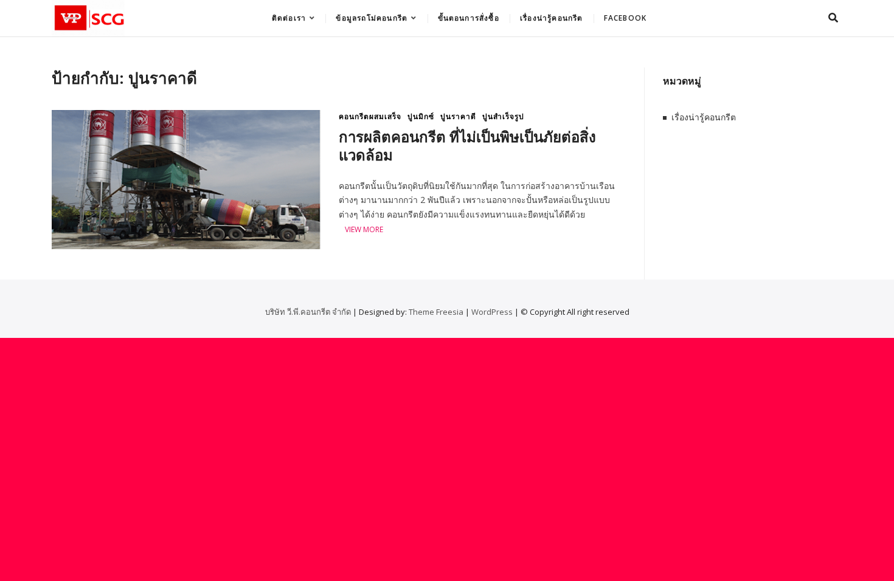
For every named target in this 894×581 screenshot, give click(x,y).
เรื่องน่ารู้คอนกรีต (551, 18)
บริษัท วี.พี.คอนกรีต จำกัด (308, 311)
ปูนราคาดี (458, 116)
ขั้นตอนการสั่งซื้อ (468, 18)
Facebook (625, 18)
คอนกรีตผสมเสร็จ (370, 116)
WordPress (492, 311)
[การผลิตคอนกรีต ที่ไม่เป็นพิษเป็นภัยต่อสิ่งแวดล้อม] (186, 117)
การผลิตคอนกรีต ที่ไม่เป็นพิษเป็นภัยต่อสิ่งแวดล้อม (467, 145)
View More (364, 230)
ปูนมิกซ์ (420, 116)
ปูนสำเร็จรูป (503, 116)
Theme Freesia (436, 311)
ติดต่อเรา (289, 18)
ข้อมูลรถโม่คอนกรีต (371, 18)
